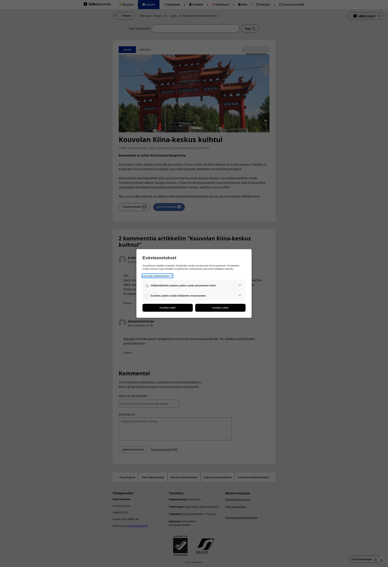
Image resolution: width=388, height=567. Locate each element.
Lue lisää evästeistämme (155, 276)
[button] (239, 285)
